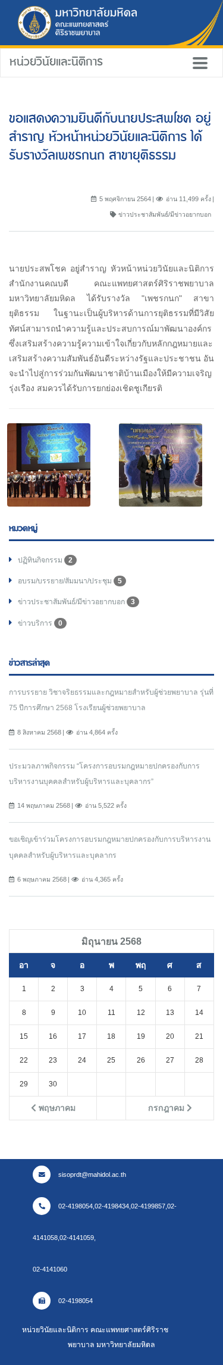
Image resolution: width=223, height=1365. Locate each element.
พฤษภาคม (56, 1108)
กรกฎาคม (167, 1108)
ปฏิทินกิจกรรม (45, 560)
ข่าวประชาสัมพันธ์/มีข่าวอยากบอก (76, 602)
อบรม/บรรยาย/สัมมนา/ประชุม (70, 581)
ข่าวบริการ (40, 623)
